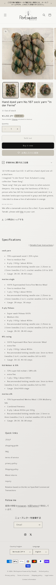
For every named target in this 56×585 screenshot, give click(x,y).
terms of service (12, 458)
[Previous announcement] (5, 3)
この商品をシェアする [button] (14, 220)
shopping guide (11, 446)
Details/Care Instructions (41, 245)
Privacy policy (10, 575)
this (21, 212)
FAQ (7, 452)
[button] (5, 15)
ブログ (8, 440)
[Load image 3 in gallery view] (45, 90)
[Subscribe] (39, 525)
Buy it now (28, 146)
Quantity (5, 124)
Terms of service (23, 575)
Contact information (29, 579)
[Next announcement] (51, 3)
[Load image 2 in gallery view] (28, 90)
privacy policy (11, 463)
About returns (11, 475)
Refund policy (44, 571)
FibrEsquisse (17, 571)
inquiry (8, 481)
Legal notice (49, 575)
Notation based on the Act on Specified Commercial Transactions (27, 489)
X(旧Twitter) (33, 506)
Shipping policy (11, 469)
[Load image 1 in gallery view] (11, 90)
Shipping (14, 119)
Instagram (21, 506)
